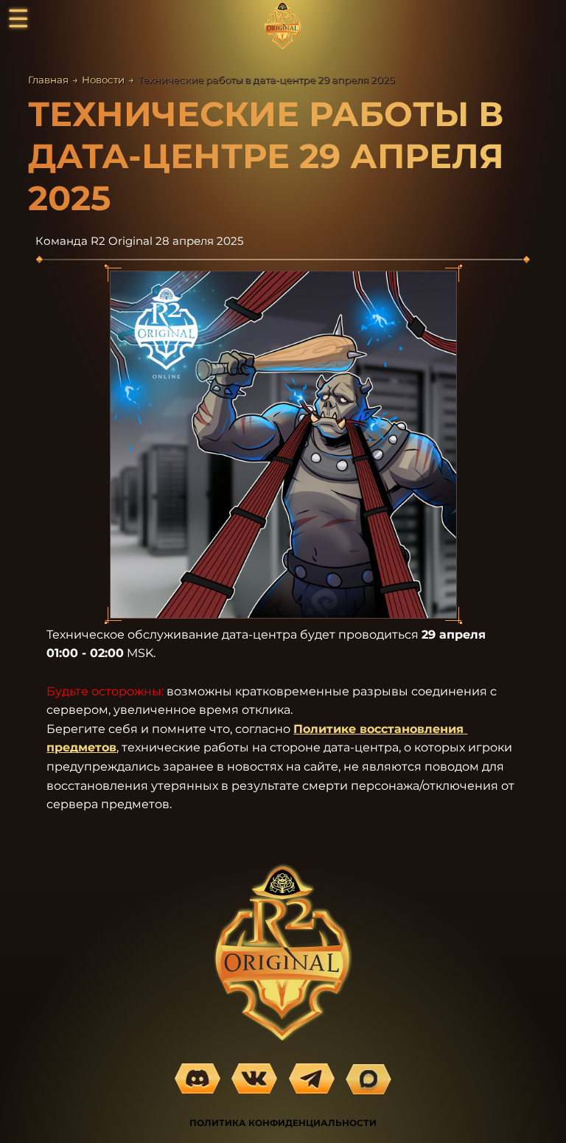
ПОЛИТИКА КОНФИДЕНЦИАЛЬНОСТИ (283, 1122)
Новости (103, 80)
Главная (48, 80)
